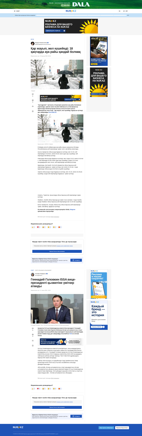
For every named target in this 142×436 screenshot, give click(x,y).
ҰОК (70, 333)
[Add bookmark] (33, 111)
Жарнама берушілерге (122, 427)
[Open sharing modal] (33, 106)
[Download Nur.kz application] (71, 4)
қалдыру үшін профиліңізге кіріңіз (65, 245)
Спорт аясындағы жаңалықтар (43, 270)
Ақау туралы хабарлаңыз (106, 427)
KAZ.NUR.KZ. (53, 112)
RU (119, 11)
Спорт (32, 270)
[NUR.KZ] (71, 11)
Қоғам (32, 39)
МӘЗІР (18, 11)
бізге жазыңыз (55, 216)
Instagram (77, 260)
